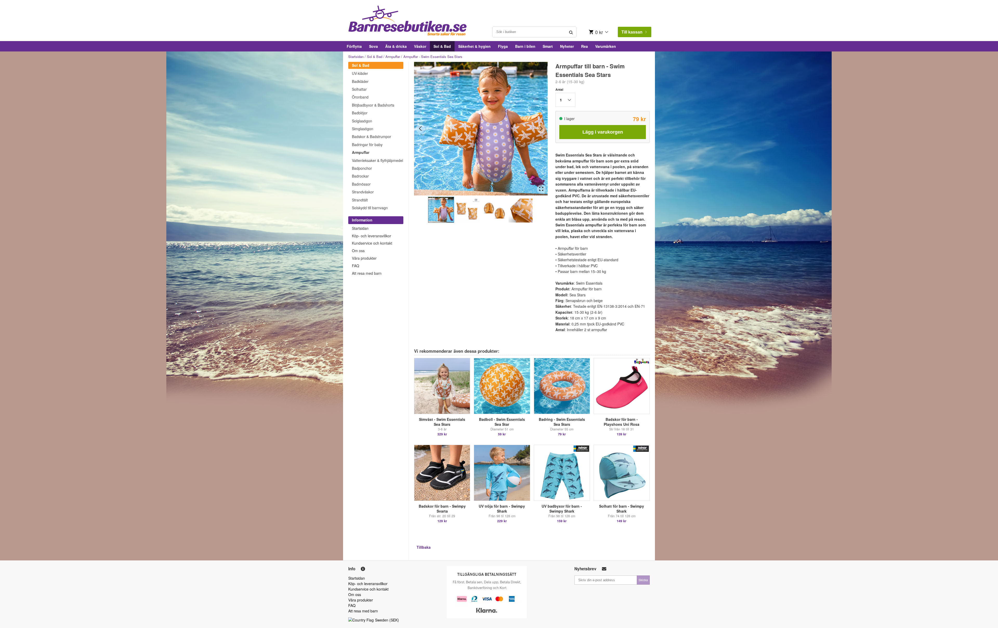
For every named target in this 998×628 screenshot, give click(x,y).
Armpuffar (392, 56)
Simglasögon (362, 128)
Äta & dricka (396, 46)
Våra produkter (364, 258)
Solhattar (359, 89)
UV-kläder (360, 73)
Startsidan (356, 56)
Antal (559, 89)
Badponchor (362, 168)
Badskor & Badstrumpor (371, 136)
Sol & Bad (442, 46)
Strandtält (360, 199)
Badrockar (360, 176)
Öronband (360, 97)
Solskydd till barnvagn (370, 207)
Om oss (358, 250)
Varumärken (605, 46)
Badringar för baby (367, 144)
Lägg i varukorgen (602, 132)
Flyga (503, 46)
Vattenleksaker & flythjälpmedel (377, 160)
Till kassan (631, 32)
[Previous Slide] (420, 128)
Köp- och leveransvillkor (371, 235)
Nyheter (567, 46)
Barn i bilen (525, 46)
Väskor (420, 46)
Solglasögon (362, 120)
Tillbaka (424, 547)
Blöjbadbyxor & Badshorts (373, 105)
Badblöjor (359, 112)
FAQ (355, 265)
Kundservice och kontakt (372, 243)
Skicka (643, 580)
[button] (441, 210)
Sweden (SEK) (387, 620)
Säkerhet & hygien (474, 46)
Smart (548, 46)
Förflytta (354, 46)
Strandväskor (363, 191)
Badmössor (361, 184)
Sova (373, 46)
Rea (584, 46)
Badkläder (360, 81)
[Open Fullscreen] (541, 189)
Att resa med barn (367, 273)
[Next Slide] (541, 128)
